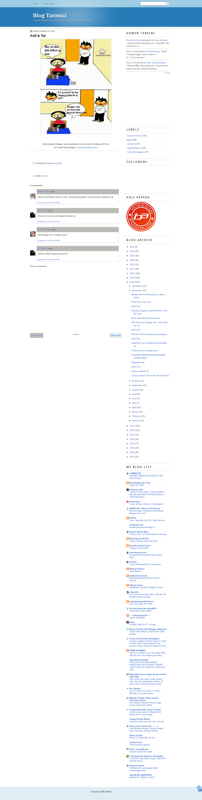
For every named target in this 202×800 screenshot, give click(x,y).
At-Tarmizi (42, 210)
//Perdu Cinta (136, 585)
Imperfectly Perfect (139, 660)
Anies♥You (135, 502)
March (135, 412)
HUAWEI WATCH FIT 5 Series (143, 624)
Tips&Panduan (133, 148)
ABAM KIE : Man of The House (145, 508)
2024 (132, 256)
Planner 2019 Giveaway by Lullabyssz (149, 334)
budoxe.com (136, 742)
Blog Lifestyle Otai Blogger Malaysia (148, 629)
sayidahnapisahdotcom (141, 601)
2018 (132, 282)
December (137, 286)
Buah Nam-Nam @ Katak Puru (145, 318)
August (135, 390)
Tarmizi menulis (134, 136)
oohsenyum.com (138, 552)
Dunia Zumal (44, 191)
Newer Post (36, 335)
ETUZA (133, 562)
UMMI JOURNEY (138, 650)
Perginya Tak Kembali (139, 548)
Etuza (129, 51)
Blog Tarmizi (50, 15)
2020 (132, 273)
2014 (132, 439)
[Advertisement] (148, 97)
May (134, 403)
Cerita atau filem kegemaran (144, 350)
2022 (132, 264)
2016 (132, 430)
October (136, 381)
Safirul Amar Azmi (138, 576)
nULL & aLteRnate (139, 749)
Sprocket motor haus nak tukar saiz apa (147, 721)
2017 (132, 426)
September (137, 385)
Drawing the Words (139, 539)
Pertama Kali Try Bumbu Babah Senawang (148, 534)
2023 (132, 260)
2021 (132, 269)
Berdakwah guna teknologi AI (142, 527)
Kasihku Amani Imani (140, 545)
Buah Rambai (135, 571)
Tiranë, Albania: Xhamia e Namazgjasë (146, 504)
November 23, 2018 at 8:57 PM (49, 222)
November (137, 290)
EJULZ (133, 518)
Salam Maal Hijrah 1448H (140, 611)
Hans (132, 622)
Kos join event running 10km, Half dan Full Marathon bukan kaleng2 (148, 595)
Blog (129, 140)
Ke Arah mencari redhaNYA (143, 608)
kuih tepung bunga (156, 63)
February (136, 416)
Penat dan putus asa (141, 302)
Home (35, 4)
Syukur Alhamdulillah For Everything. (145, 564)
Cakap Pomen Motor (140, 719)
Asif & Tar (38, 36)
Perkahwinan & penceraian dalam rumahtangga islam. (144, 769)
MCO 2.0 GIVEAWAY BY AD (142, 738)
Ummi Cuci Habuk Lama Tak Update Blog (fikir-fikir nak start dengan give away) (147, 654)
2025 (132, 251)
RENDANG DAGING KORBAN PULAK (146, 587)
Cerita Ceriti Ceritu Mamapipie (145, 639)
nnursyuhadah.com (87, 147)
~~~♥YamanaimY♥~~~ (140, 615)
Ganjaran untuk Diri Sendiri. (141, 752)
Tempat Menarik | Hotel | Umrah (145, 710)
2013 (132, 443)
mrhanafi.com (136, 525)
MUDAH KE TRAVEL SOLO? (142, 777)
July (134, 394)
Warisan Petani (137, 569)
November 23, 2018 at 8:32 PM (49, 203)
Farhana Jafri (136, 490)
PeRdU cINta (44, 229)
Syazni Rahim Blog (139, 532)
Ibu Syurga (135, 688)
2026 (132, 247)
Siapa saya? (49, 4)
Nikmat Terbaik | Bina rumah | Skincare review (144, 699)
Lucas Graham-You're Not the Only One (150, 375)
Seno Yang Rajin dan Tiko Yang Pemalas (147, 520)
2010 (132, 457)
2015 (132, 435)
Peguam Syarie (137, 765)
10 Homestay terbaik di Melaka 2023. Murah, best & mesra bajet (145, 713)
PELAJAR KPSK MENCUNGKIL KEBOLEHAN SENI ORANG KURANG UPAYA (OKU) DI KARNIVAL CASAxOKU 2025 (147, 666)
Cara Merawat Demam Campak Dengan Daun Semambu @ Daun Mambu (146, 729)
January (136, 420)
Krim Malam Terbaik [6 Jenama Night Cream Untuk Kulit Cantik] (145, 704)
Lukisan (45, 176)
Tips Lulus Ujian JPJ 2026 (141, 604)
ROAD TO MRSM (137, 618)
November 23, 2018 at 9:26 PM (49, 240)
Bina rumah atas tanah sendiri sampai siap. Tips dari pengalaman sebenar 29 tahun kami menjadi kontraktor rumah (146, 681)
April (134, 407)
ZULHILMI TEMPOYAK (141, 775)
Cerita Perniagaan (135, 152)
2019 (132, 278)
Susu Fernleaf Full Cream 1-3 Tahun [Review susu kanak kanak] (145, 692)
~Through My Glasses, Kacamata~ (147, 756)
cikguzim (134, 592)
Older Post (116, 335)
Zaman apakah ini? (140, 371)
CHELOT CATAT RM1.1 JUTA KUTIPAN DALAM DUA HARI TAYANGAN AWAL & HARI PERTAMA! (147, 494)
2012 (132, 448)
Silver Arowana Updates (140, 745)
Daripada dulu (138, 362)
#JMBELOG (135, 473)
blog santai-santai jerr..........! (144, 726)
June (134, 398)
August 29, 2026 (137, 485)
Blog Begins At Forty (140, 483)
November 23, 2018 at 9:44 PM (49, 259)
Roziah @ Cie (132, 40)
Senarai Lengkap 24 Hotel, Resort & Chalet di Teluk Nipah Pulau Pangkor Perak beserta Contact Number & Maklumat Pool (148, 643)
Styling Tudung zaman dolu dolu (143, 541)
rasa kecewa (161, 40)
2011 (132, 452)
